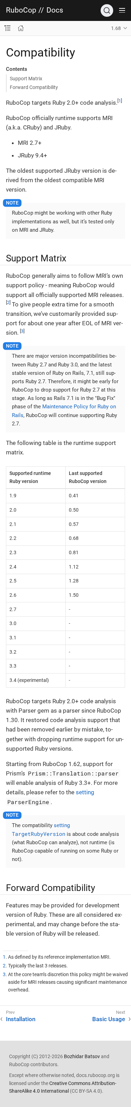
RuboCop (21, 10)
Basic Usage (108, 1019)
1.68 (116, 28)
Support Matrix (26, 78)
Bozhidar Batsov (82, 1056)
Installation (20, 1019)
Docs (54, 10)
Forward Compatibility (34, 87)
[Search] (107, 10)
